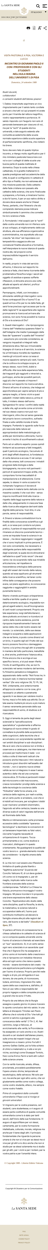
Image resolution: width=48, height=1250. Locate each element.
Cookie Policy (24, 1239)
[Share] (45, 28)
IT (24, 40)
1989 (13, 17)
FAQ (24, 1231)
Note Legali (24, 1235)
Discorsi (6, 17)
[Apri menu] (44, 6)
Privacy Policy (24, 1243)
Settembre (21, 17)
